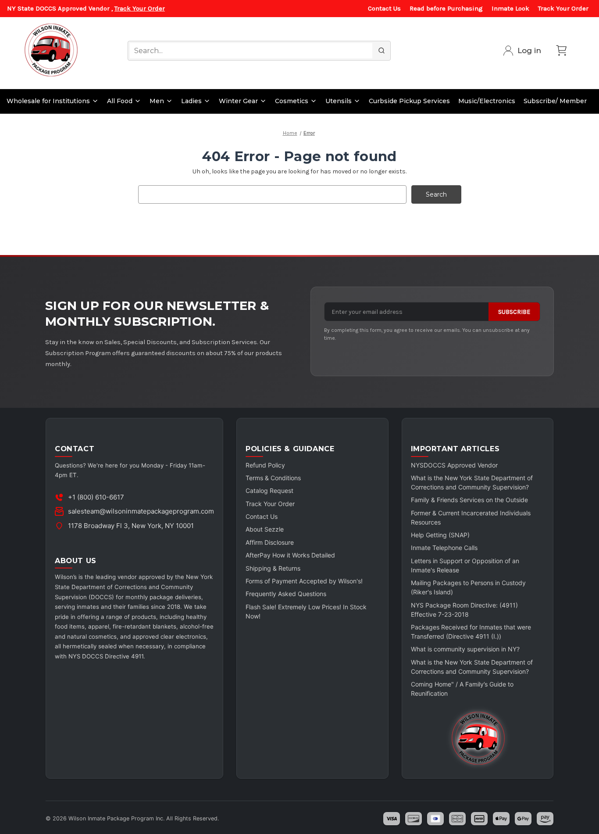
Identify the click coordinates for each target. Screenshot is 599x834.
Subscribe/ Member (555, 101)
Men (157, 101)
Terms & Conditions (273, 478)
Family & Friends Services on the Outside (469, 499)
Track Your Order (139, 8)
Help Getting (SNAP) (440, 535)
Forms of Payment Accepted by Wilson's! (304, 581)
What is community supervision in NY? (465, 649)
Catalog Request (269, 490)
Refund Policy (265, 465)
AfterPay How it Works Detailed (290, 555)
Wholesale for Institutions (48, 101)
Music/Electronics (486, 101)
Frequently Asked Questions (286, 593)
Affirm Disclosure (270, 542)
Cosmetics (291, 101)
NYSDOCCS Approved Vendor (454, 465)
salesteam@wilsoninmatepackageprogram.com (141, 511)
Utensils (338, 101)
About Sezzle (265, 529)
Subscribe (514, 312)
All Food (119, 101)
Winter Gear (238, 101)
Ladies (191, 101)
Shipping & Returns (273, 568)
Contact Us (384, 8)
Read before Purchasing (446, 8)
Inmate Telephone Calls (444, 547)
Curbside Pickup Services (409, 101)
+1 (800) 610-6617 (96, 497)
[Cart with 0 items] (561, 50)
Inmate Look (510, 8)
